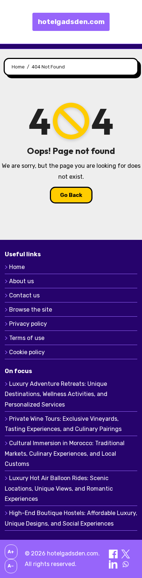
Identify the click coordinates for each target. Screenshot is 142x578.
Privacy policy (28, 323)
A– (11, 566)
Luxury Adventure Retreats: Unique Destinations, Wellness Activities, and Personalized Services (56, 394)
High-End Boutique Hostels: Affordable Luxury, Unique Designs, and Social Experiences (71, 518)
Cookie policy (27, 352)
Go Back (71, 195)
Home (17, 267)
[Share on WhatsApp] (125, 564)
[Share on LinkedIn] (114, 564)
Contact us (24, 295)
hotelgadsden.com (71, 21)
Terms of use (26, 337)
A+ (11, 551)
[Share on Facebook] (114, 553)
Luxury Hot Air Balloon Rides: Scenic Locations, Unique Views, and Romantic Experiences (59, 488)
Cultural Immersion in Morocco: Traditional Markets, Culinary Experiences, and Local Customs (65, 453)
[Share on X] (125, 553)
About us (21, 281)
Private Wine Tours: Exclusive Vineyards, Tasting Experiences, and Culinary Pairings (63, 423)
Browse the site (30, 309)
